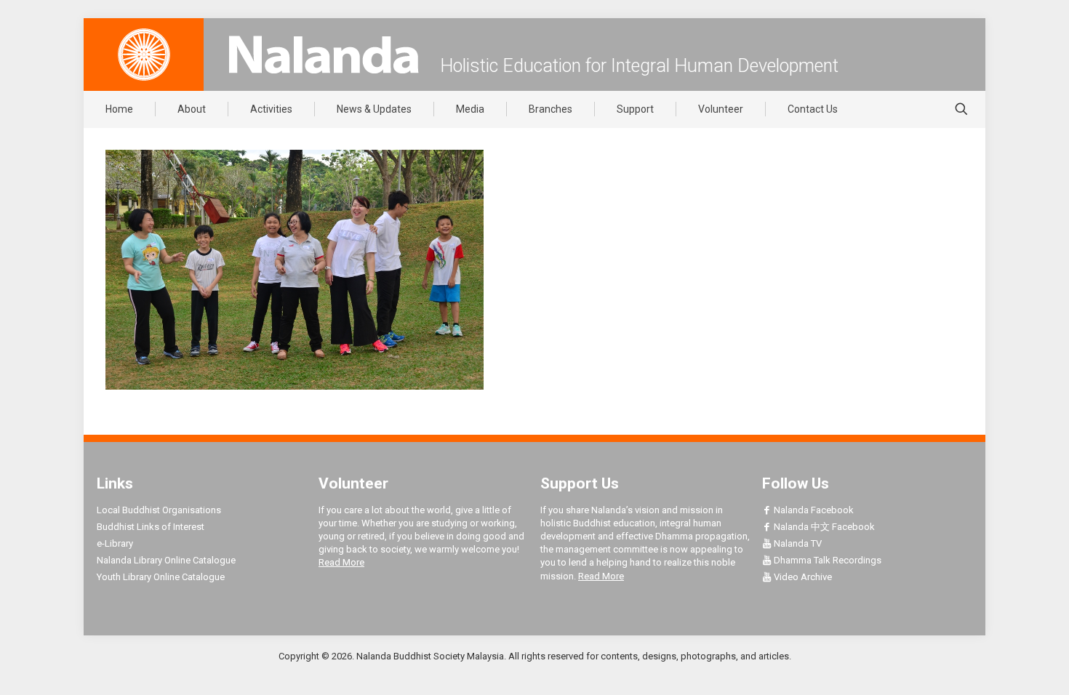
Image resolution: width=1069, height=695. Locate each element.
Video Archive (802, 576)
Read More (341, 562)
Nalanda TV (797, 543)
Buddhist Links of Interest (150, 526)
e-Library (115, 543)
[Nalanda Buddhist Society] (323, 54)
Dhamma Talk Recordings (826, 560)
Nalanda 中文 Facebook (823, 526)
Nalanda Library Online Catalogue (166, 560)
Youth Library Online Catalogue (161, 576)
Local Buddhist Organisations (159, 510)
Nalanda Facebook (813, 510)
